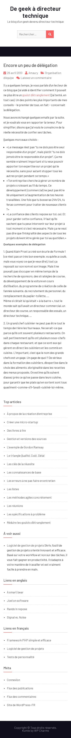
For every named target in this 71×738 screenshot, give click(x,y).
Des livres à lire (16, 430)
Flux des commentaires (21, 696)
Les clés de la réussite (20, 464)
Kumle (26, 730)
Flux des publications (20, 688)
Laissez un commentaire (36, 77)
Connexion (13, 679)
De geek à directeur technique (35, 12)
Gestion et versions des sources (27, 438)
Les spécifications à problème (26, 514)
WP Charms (41, 730)
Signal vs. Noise (16, 617)
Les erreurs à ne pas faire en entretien (31, 480)
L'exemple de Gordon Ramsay (25, 447)
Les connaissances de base (24, 472)
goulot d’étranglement (36, 95)
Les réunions (15, 505)
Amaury (33, 72)
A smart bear (15, 592)
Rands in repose (17, 609)
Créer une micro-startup (22, 422)
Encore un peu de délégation (30, 65)
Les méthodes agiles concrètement (29, 497)
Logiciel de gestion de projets (25, 545)
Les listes (13, 489)
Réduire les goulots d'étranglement (29, 522)
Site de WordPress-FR (21, 705)
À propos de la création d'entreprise (29, 413)
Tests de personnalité (20, 657)
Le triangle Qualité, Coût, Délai (25, 455)
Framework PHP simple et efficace (29, 640)
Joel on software (17, 600)
